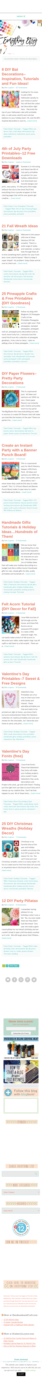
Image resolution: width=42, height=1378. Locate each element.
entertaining (21, 883)
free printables (30, 211)
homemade (28, 279)
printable (20, 214)
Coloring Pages (31, 209)
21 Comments (21, 88)
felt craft (13, 659)
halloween (12, 134)
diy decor (20, 354)
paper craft (8, 508)
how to (30, 431)
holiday (19, 587)
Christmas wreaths (15, 881)
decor (12, 431)
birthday (7, 949)
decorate (12, 806)
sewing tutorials (10, 592)
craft (26, 881)
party (33, 134)
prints (34, 737)
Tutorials (17, 129)
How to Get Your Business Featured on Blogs (20, 1346)
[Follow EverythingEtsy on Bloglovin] (21, 1096)
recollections (24, 433)
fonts (32, 806)
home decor (18, 279)
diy (15, 211)
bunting (7, 505)
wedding (14, 954)
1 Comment (20, 307)
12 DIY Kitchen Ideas (11, 1320)
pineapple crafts (15, 359)
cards (10, 734)
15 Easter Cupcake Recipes (13, 1322)
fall (12, 276)
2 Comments (21, 905)
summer (24, 361)
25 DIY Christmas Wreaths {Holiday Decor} (17, 828)
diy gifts (33, 584)
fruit (14, 356)
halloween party (23, 134)
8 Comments (21, 687)
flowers (6, 951)
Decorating (33, 881)
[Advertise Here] (21, 1288)
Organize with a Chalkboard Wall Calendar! (19, 1325)
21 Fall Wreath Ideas (20, 226)
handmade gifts (10, 587)
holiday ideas (28, 587)
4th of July (20, 209)
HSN (35, 505)
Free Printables (20, 206)
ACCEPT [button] (21, 1374)
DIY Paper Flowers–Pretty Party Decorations (19, 378)
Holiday (16, 582)
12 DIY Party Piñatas (20, 901)
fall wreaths (28, 276)
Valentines (20, 739)
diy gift (27, 354)
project (11, 662)
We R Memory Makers (13, 510)
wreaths (7, 282)
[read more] (32, 121)
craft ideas (17, 131)
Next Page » (14, 966)
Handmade (8, 279)
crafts (6, 274)
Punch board (32, 508)
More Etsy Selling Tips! (23, 801)
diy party (20, 211)
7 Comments (21, 837)
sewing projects (28, 590)
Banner (17, 503)
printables (7, 136)
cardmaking (28, 804)
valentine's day (9, 739)
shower (30, 951)
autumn (7, 657)
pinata (24, 951)
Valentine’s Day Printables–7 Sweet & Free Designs (21, 678)
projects (23, 809)
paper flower (9, 433)
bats (10, 131)
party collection (19, 508)
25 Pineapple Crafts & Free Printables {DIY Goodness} (19, 298)
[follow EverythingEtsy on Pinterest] (21, 1243)
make (18, 951)
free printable (28, 734)
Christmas (12, 584)
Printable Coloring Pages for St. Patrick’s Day (19, 1343)
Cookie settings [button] (30, 1370)
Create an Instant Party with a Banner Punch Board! (19, 450)
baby (35, 946)
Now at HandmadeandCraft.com (21, 1315)
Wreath (30, 889)
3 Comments (21, 540)
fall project (18, 276)
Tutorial (33, 433)
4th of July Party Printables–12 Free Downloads (18, 153)
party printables (10, 214)
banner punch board (29, 503)
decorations (27, 131)
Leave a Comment (23, 162)
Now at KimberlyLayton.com (19, 1333)
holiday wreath (22, 886)
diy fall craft (27, 274)
